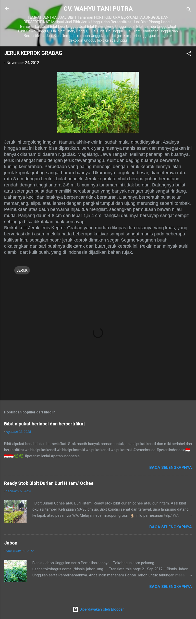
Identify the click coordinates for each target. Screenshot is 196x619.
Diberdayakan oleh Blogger (101, 609)
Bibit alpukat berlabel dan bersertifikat (44, 423)
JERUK (22, 270)
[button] (189, 54)
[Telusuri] (189, 10)
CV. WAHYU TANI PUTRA (98, 8)
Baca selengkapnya (170, 467)
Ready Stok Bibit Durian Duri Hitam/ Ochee (48, 483)
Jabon (10, 543)
